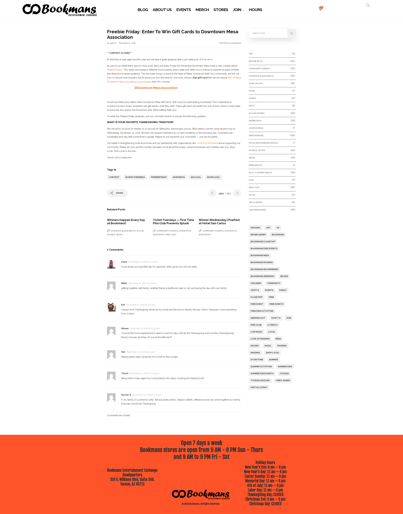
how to (276, 318)
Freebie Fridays (114, 69)
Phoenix (282, 346)
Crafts (255, 290)
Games (252, 98)
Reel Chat (171, 234)
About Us (162, 9)
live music (256, 332)
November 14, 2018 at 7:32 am (147, 395)
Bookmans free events (264, 248)
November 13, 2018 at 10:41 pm (144, 373)
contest (114, 177)
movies (255, 346)
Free (271, 297)
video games (283, 380)
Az (278, 227)
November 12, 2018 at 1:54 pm (142, 283)
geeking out (258, 318)
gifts (251, 105)
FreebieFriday (159, 177)
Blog (143, 9)
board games (258, 234)
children (256, 283)
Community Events (167, 231)
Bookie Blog (255, 61)
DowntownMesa (135, 177)
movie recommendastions (263, 143)
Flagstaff (257, 297)
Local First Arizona (206, 143)
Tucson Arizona (260, 380)
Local (271, 332)
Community (273, 283)
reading (255, 352)
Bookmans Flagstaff (263, 241)
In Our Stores (256, 113)
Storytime (257, 359)
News (119, 234)
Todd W (113, 43)
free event (257, 304)
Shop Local (272, 352)
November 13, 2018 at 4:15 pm (141, 352)
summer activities (261, 366)
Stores (221, 9)
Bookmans (278, 234)
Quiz (251, 180)
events (269, 290)
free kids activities (262, 311)
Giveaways (179, 177)
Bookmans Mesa (260, 255)
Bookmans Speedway (262, 276)
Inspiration (255, 120)
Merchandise (256, 135)
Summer (273, 359)
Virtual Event (259, 387)
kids (289, 318)
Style (252, 195)
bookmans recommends (264, 269)
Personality (256, 165)
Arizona (255, 227)
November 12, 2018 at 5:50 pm (140, 304)
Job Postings (256, 128)
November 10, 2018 (127, 43)
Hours (255, 9)
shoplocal (213, 177)
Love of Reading (260, 339)
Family (283, 290)
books (284, 276)
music (268, 346)
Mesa (278, 339)
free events (276, 304)
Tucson (284, 373)
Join (237, 9)
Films (252, 91)
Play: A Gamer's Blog (260, 172)
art (268, 227)
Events (183, 9)
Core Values (256, 83)
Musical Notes (257, 150)
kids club (256, 325)
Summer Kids (285, 366)
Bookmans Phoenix (262, 262)
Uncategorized (257, 210)
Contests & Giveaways (230, 43)
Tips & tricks (255, 202)
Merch (202, 9)
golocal (196, 177)
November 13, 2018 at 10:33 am (145, 328)
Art (251, 54)
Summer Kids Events (262, 373)
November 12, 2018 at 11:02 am (143, 262)
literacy (272, 325)
